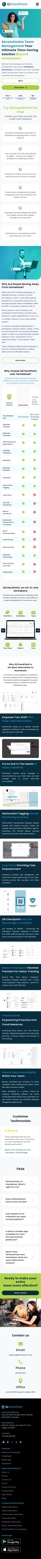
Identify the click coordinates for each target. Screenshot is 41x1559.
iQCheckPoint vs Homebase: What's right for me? (15, 1184)
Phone (20, 1368)
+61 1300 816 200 (8, 1436)
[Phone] (20, 1361)
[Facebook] (20, 1442)
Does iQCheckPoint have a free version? (16, 1200)
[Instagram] (16, 1442)
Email (20, 1350)
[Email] (20, 1343)
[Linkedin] (7, 1442)
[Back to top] (37, 1540)
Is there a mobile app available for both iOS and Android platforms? (17, 1235)
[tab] (20, 1184)
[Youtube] (3, 1442)
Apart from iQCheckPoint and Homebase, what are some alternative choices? (17, 1257)
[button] (37, 4)
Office (20, 1387)
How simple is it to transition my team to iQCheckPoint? (16, 1216)
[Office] (20, 1381)
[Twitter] (12, 1442)
